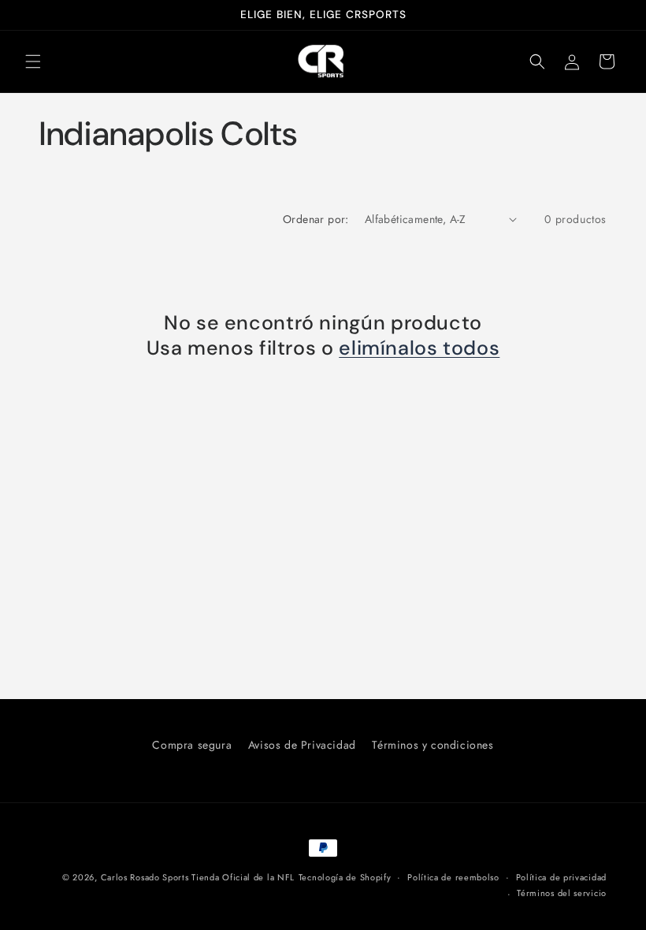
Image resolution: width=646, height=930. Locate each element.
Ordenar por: (316, 219)
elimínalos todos (419, 348)
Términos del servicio (562, 893)
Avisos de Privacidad (302, 745)
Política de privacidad (561, 877)
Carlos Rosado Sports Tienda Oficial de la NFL (198, 877)
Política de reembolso (453, 877)
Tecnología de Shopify (345, 877)
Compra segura (192, 745)
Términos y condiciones (432, 745)
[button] (33, 61)
